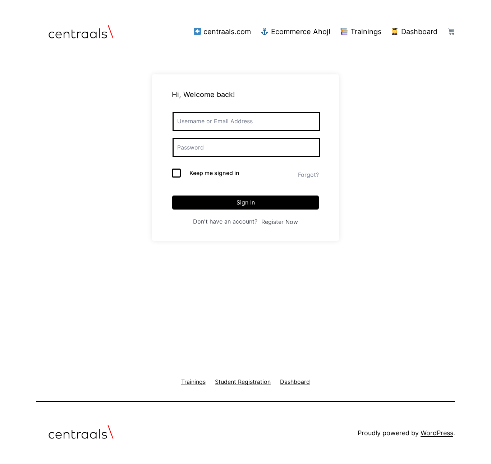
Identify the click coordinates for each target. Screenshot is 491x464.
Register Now (279, 221)
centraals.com (226, 31)
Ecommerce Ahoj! (300, 31)
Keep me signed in (214, 172)
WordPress (437, 433)
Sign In (246, 202)
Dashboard (418, 31)
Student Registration (60, 319)
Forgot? (308, 174)
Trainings (364, 31)
